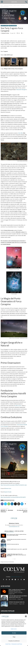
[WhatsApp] (8, 503)
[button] (26, 616)
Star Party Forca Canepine (9, 500)
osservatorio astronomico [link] (6, 103)
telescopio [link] (3, 75)
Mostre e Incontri (17, 5)
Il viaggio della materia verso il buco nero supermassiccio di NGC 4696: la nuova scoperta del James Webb (16, 554)
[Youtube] (24, 579)
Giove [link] (2, 119)
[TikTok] (18, 579)
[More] (25, 503)
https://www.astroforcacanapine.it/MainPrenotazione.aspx (14, 485)
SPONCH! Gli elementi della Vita (13, 544)
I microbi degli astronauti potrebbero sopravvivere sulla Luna (16, 540)
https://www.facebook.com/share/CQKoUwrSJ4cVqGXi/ (13, 497)
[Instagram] (6, 579)
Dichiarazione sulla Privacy (16, 644)
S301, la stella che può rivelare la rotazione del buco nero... (17, 590)
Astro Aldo (20, 133)
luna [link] (24, 218)
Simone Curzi (8, 488)
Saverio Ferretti (7, 491)
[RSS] (9, 579)
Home (2, 5)
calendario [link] (7, 42)
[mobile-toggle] (2, 2)
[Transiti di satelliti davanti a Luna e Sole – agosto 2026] (3, 550)
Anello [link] (15, 211)
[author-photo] (14, 518)
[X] (5, 503)
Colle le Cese (18, 405)
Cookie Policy (8, 644)
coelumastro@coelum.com (14, 526)
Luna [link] (22, 117)
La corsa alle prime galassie (22, 510)
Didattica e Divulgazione (13, 603)
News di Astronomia (12, 25)
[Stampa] (18, 503)
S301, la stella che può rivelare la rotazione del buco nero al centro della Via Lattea (16, 535)
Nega (14, 636)
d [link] (3, 86)
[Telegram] (22, 503)
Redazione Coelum (5, 33)
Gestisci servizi (14, 628)
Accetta (14, 633)
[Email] (15, 503)
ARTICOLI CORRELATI (9, 531)
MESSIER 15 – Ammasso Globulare (7, 510)
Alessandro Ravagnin (21, 89)
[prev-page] (13, 559)
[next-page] (15, 559)
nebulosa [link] (3, 174)
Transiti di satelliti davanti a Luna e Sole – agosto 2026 (17, 549)
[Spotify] (12, 579)
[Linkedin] (12, 503)
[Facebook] (2, 503)
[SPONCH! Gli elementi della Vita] (3, 546)
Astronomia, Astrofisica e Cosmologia (15, 592)
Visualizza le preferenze (14, 640)
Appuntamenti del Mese (8, 5)
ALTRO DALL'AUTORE (19, 531)
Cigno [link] (20, 211)
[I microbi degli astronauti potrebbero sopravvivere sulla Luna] (3, 541)
